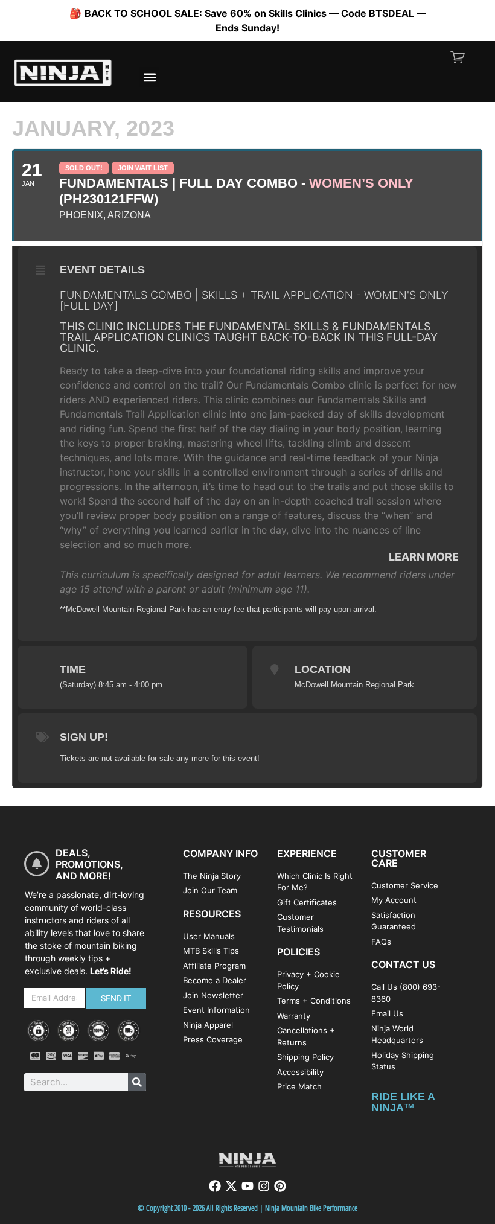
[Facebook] (215, 1186)
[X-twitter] (231, 1186)
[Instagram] (264, 1186)
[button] (149, 77)
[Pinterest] (280, 1186)
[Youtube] (247, 1186)
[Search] (137, 1082)
